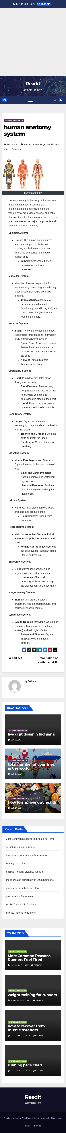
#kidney (55, 144)
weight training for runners (20, 847)
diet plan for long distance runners (24, 871)
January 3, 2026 (20, 965)
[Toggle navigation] (30, 100)
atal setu (17, 658)
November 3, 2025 (21, 1000)
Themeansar (56, 1118)
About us (37, 1126)
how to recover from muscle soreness (26, 855)
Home (27, 1126)
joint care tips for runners (19, 896)
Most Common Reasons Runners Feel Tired (30, 839)
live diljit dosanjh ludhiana (31, 734)
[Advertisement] (33, 41)
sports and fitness (17, 952)
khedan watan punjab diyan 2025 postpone (30, 880)
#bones (27, 144)
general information (14, 120)
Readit (33, 84)
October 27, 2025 (21, 1036)
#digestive (45, 144)
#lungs (7, 149)
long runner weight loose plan (22, 888)
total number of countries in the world (31, 766)
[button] (55, 100)
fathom (32, 681)
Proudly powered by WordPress (18, 1118)
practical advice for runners (21, 912)
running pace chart (16, 863)
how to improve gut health (32, 802)
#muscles (16, 149)
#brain (36, 144)
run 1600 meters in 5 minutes (22, 904)
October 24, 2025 (21, 1071)
